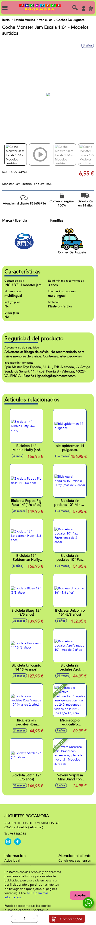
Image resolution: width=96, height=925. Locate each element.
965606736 (18, 834)
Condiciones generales (74, 861)
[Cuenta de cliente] (83, 8)
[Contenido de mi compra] (91, 8)
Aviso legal (12, 861)
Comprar (71, 919)
